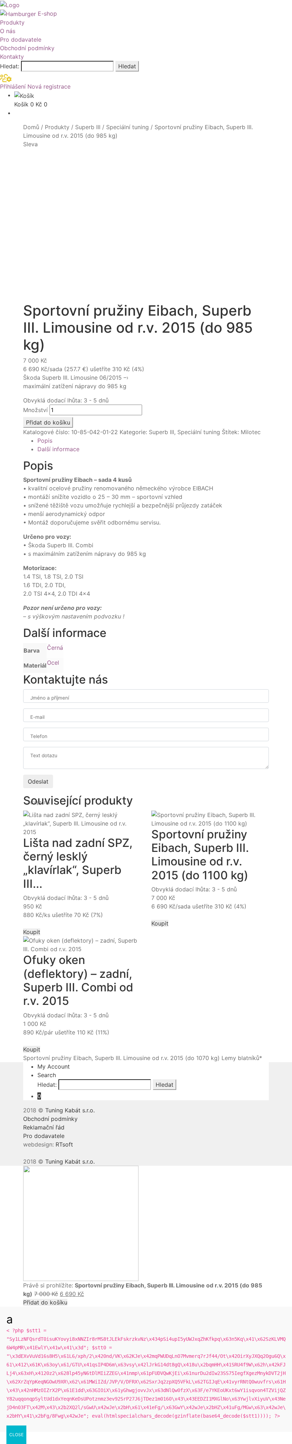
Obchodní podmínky (27, 48)
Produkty (12, 22)
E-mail (37, 717)
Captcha (40, 802)
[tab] (153, 440)
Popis (44, 440)
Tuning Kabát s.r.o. (70, 1110)
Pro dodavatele (20, 39)
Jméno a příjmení (49, 698)
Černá (55, 647)
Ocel (53, 662)
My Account (53, 1066)
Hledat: (9, 66)
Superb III (87, 127)
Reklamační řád (43, 1127)
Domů (31, 127)
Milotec (251, 432)
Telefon (38, 736)
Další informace (58, 449)
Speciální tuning (127, 127)
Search (46, 1075)
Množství (35, 409)
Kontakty (12, 56)
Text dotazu (43, 755)
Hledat (127, 66)
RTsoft (64, 1144)
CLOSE (16, 1434)
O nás (7, 31)
